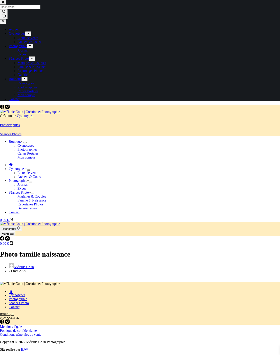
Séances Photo (19, 192)
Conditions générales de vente (20, 334)
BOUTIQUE (7, 314)
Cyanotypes (25, 116)
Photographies (10, 125)
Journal (23, 184)
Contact (14, 212)
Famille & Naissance (32, 200)
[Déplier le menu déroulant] (25, 142)
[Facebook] (2, 108)
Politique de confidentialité (18, 330)
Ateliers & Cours (29, 176)
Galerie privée (27, 208)
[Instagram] (7, 108)
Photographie (18, 180)
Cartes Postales (28, 153)
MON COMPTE (9, 317)
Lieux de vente (28, 173)
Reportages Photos (30, 204)
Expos (22, 188)
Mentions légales (11, 326)
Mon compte (26, 157)
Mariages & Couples (32, 196)
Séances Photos (10, 134)
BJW (24, 349)
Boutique (15, 141)
